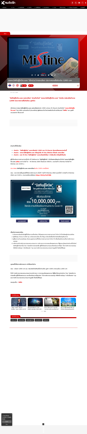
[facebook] (72, 2)
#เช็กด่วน (46, 320)
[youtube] (79, 2)
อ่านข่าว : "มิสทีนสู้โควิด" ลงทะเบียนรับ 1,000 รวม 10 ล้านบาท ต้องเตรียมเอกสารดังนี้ (40, 150)
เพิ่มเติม (3, 419)
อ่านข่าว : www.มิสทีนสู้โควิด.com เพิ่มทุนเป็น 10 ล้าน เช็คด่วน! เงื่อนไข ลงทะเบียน (39, 153)
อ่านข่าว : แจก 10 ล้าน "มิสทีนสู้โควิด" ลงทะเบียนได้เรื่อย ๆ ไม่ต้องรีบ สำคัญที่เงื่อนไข (40, 155)
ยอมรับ (6, 421)
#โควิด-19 (13, 320)
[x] (75, 2)
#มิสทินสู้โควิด (29, 320)
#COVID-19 (38, 320)
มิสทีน (65, 110)
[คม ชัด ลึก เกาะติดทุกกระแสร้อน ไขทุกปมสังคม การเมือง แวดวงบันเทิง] (43, 3)
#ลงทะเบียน (21, 320)
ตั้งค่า (7, 424)
